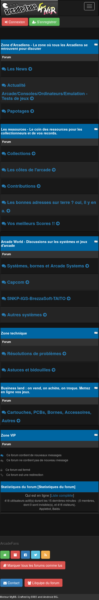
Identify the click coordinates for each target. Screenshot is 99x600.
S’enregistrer (46, 21)
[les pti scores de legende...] (58, 223)
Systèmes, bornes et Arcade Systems (46, 266)
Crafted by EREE (27, 597)
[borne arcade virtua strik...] (54, 170)
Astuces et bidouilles (28, 370)
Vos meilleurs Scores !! (31, 223)
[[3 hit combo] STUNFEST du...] (30, 69)
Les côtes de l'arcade (29, 170)
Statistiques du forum (56, 486)
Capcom (15, 282)
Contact (13, 582)
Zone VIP (8, 435)
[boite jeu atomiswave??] (45, 315)
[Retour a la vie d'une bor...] (87, 266)
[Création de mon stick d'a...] (53, 370)
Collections (19, 153)
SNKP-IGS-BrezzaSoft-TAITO (37, 298)
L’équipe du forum (45, 582)
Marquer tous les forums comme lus (34, 565)
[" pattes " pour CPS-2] (27, 282)
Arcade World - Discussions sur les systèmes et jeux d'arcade (44, 243)
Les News (17, 69)
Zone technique (14, 333)
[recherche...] (32, 98)
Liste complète (62, 495)
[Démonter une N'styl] (64, 353)
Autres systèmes (25, 315)
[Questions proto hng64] (68, 298)
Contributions (21, 186)
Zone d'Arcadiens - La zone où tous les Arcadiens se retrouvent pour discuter (44, 46)
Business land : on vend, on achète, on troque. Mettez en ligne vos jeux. (45, 390)
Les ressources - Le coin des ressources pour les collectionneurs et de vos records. (41, 131)
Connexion (16, 21)
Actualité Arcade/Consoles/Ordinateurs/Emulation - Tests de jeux (44, 91)
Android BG (50, 597)
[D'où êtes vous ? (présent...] (32, 111)
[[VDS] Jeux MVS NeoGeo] (18, 420)
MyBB (13, 597)
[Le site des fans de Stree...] (8, 211)
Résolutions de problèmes (34, 353)
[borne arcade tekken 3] (38, 186)
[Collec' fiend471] (33, 153)
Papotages (18, 111)
